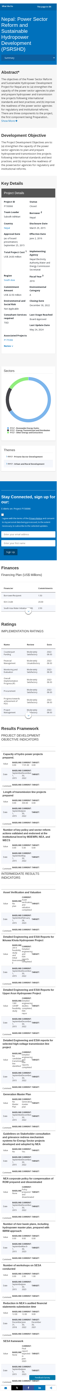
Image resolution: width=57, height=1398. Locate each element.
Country (8, 223)
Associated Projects (15, 335)
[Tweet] (17, 1387)
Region (8, 275)
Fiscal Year (36, 276)
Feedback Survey (42, 1377)
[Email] (5, 1388)
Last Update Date (40, 325)
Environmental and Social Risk (14, 302)
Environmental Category (38, 288)
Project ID (9, 201)
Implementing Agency (38, 253)
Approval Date (12, 233)
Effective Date (38, 233)
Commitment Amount (11, 288)
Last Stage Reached (41, 314)
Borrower (36, 213)
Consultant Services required (15, 316)
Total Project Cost (15, 252)
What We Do (7, 6)
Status (33, 201)
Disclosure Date (39, 223)
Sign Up (10, 552)
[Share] (28, 1387)
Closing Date (37, 300)
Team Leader (11, 212)
